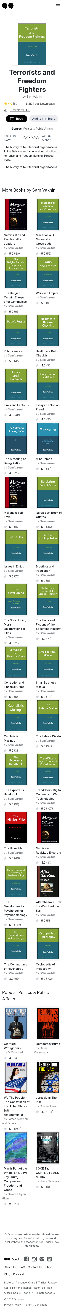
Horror (16, 1287)
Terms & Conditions (35, 1304)
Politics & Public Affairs (38, 128)
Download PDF (20, 110)
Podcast (18, 1274)
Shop (48, 1267)
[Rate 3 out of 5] (31, 137)
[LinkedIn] (49, 1260)
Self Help (47, 1287)
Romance (21, 1282)
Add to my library (43, 118)
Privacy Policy (12, 1304)
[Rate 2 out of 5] (28, 137)
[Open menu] (58, 6)
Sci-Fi (7, 1287)
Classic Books (12, 1292)
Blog (7, 1274)
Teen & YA (28, 1292)
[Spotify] (41, 1260)
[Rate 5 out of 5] (37, 137)
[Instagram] (34, 1260)
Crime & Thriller (37, 1282)
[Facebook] (26, 1260)
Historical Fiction (30, 1287)
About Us (10, 1267)
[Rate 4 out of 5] (34, 137)
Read (18, 118)
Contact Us (35, 1267)
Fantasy (52, 1282)
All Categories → (45, 1292)
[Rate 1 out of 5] (24, 137)
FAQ (22, 1267)
